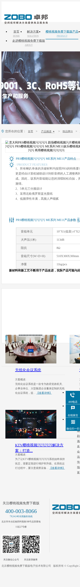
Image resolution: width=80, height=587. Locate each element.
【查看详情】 (44, 393)
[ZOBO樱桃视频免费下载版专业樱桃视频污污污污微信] (11, 544)
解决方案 (33, 33)
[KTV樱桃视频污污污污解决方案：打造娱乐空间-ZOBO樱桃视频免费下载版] (35, 424)
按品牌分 (68, 131)
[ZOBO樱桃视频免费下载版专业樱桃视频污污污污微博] (30, 544)
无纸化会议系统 (28, 370)
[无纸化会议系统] (35, 349)
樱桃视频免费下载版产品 (62, 33)
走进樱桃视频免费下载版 (28, 42)
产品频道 (46, 131)
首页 (16, 33)
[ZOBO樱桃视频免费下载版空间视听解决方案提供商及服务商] (25, 22)
